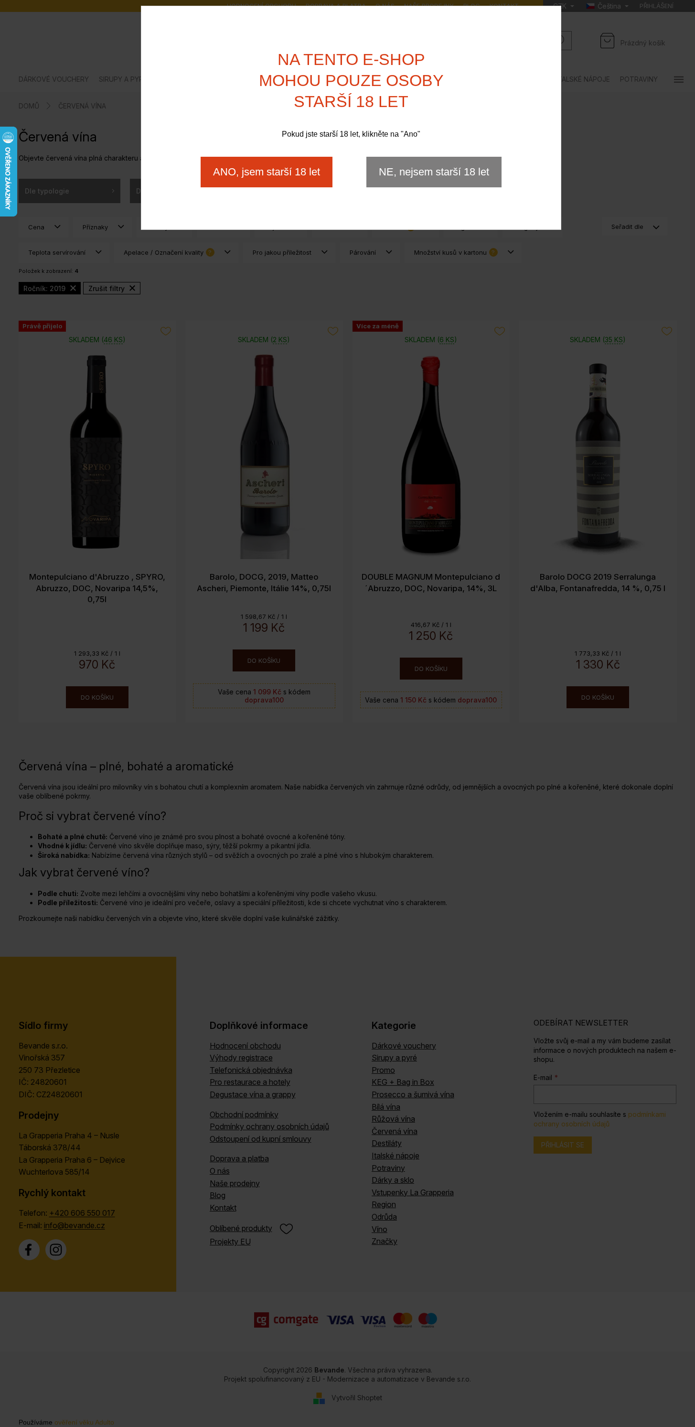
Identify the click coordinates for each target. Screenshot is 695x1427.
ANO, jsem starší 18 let (266, 172)
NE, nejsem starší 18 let (434, 172)
